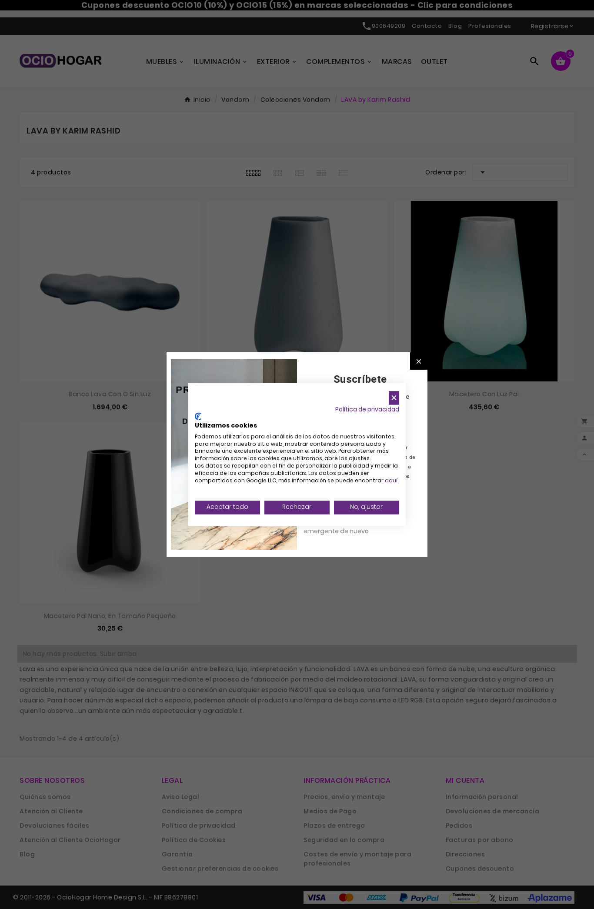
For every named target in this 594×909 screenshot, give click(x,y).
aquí (391, 480)
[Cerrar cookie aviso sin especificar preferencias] (394, 397)
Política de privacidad (367, 409)
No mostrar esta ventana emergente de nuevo (342, 526)
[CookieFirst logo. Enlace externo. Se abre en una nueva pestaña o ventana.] (198, 417)
